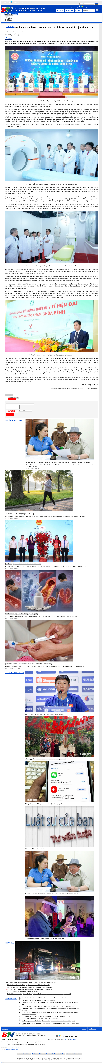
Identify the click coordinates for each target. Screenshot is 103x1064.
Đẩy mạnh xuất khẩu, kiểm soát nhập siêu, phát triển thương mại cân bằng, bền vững (29, 987)
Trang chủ (5, 1029)
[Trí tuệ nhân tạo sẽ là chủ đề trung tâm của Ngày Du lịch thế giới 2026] (59, 916)
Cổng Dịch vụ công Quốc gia (74, 1053)
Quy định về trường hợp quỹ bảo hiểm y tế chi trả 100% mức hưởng (28, 664)
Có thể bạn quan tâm (14, 673)
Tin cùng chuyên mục (14, 420)
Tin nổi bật (10, 943)
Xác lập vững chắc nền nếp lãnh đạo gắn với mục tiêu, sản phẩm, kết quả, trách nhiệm (48, 1021)
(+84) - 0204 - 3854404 (13, 1047)
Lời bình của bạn (13, 397)
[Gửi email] (14, 34)
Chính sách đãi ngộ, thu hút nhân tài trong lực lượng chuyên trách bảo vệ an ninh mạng (30, 989)
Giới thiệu (8, 20)
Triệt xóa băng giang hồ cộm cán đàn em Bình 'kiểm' (39, 1000)
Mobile (84, 1029)
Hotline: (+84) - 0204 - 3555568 (63, 7)
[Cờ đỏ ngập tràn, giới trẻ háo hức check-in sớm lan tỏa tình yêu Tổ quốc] (59, 737)
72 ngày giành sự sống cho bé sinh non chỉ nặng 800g (40, 1018)
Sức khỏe (10, 27)
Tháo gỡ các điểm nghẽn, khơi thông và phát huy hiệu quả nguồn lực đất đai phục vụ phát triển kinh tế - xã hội (50, 1024)
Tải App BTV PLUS (18, 2)
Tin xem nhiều (11, 999)
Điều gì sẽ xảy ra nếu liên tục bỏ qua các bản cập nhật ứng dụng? (43, 804)
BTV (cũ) (61, 10)
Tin (79, 10)
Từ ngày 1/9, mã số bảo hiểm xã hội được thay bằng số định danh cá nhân (45, 998)
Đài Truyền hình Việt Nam (24, 1053)
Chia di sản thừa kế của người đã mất (36, 848)
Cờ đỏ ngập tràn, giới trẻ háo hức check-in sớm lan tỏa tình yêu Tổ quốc (45, 759)
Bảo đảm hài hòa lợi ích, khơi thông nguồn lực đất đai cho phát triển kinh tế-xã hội (28, 985)
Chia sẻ (9, 38)
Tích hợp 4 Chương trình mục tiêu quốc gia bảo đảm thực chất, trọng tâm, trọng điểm (48, 1006)
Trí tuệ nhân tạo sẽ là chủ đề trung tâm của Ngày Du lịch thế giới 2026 (44, 938)
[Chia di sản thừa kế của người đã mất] (59, 826)
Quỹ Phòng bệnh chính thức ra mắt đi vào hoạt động (23, 564)
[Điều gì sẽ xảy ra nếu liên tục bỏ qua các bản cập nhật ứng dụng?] (59, 781)
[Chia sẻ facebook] (10, 34)
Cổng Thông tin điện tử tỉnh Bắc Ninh (55, 1053)
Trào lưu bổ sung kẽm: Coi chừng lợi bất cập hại (21, 614)
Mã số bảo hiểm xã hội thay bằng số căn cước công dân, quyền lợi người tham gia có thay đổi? (58, 462)
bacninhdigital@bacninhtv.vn (12, 1049)
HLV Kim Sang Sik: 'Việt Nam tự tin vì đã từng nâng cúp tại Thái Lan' (44, 714)
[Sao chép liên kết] (18, 34)
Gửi (10, 414)
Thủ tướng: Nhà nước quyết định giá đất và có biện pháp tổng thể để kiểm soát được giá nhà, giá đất (50, 1003)
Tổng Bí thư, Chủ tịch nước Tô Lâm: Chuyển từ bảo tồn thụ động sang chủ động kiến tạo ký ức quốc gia (50, 1009)
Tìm (96, 3)
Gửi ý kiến (11, 399)
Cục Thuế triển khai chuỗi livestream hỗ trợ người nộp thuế (22, 991)
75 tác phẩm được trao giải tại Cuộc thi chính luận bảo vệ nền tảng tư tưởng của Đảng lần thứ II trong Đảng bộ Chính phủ (39, 994)
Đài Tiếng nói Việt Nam (38, 1053)
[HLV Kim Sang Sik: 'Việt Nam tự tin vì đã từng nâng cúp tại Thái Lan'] (59, 692)
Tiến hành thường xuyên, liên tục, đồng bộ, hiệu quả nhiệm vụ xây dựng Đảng (46, 1016)
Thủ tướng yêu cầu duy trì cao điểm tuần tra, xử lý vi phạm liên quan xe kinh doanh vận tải (30, 982)
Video (70, 10)
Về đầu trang (92, 1029)
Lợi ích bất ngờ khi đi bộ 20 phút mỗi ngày (19, 514)
